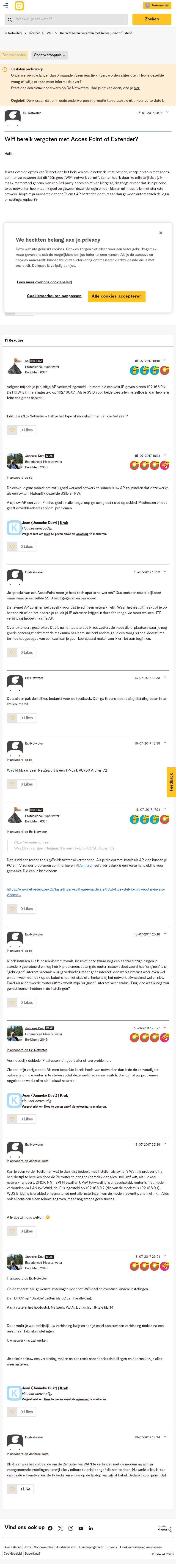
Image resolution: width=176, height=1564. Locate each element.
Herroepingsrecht (91, 1547)
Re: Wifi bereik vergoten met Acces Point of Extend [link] (96, 33)
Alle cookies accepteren (117, 296)
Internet (34, 33)
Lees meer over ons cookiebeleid (44, 282)
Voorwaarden (43, 1547)
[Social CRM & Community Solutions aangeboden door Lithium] (164, 1529)
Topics (5, 5)
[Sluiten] (161, 233)
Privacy (112, 1547)
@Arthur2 (84, 866)
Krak (64, 523)
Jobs (27, 1547)
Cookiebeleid (13, 1553)
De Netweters (12, 33)
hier (137, 88)
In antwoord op (20, 477)
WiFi (50, 33)
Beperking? (33, 1553)
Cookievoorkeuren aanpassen (54, 296)
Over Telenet (12, 1547)
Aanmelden (160, 5)
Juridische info (66, 1547)
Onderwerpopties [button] (48, 55)
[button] (166, 112)
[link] (15, 56)
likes (47, 534)
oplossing (82, 534)
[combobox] (66, 19)
